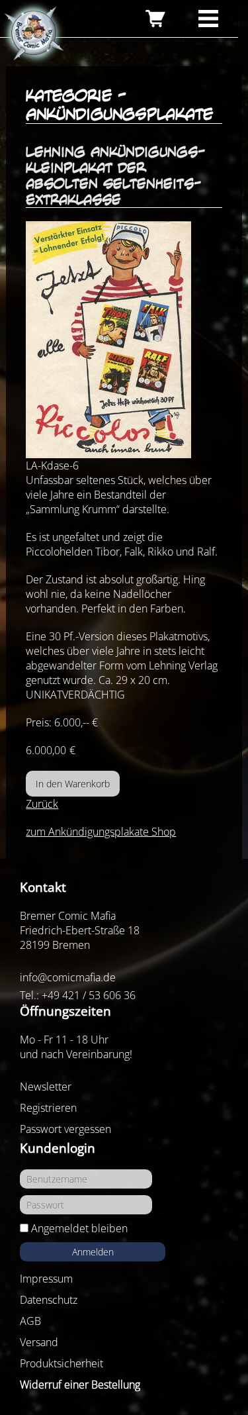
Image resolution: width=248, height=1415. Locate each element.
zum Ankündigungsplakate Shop (101, 831)
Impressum (46, 1278)
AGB (30, 1321)
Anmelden (93, 1251)
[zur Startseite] (33, 34)
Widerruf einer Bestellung (80, 1384)
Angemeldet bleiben (79, 1228)
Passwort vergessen (65, 1129)
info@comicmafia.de (68, 977)
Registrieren (48, 1107)
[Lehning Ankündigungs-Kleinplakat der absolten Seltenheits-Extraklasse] (124, 339)
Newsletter (45, 1086)
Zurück (42, 804)
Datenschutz (48, 1300)
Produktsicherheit (61, 1363)
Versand (39, 1342)
